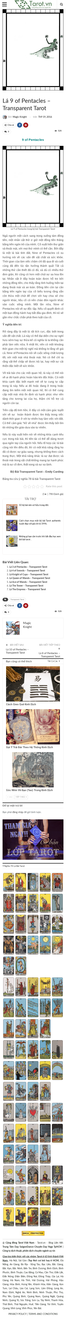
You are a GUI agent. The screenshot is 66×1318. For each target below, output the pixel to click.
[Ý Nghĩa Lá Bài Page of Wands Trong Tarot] (8, 1029)
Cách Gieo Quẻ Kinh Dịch (21, 704)
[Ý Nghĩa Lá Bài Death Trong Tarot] (45, 924)
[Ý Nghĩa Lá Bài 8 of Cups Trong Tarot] (33, 1071)
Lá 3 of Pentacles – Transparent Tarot (28, 567)
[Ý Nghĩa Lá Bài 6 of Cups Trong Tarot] (8, 1071)
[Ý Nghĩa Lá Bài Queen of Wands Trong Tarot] (33, 1029)
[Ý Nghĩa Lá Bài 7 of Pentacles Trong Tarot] (20, 1196)
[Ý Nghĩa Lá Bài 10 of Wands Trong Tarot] (57, 1008)
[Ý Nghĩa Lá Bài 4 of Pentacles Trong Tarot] (45, 1175)
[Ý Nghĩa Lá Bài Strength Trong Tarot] (45, 903)
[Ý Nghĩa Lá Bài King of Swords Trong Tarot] (45, 1154)
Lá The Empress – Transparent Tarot (27, 589)
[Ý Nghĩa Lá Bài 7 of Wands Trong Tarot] (20, 1008)
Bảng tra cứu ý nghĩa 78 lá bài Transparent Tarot (31, 479)
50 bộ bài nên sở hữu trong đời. (34, 505)
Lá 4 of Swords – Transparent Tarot (27, 571)
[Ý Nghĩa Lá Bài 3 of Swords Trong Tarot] (33, 1113)
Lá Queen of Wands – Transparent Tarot (29, 578)
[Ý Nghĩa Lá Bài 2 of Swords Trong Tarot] (20, 1113)
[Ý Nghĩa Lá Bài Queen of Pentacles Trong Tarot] (33, 1217)
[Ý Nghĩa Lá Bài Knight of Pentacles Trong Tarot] (20, 1217)
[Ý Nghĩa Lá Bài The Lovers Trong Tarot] (20, 903)
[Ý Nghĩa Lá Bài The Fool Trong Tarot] (8, 883)
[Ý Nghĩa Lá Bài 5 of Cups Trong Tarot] (57, 1050)
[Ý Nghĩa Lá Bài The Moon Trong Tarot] (45, 945)
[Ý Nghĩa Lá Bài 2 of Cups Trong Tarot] (20, 1050)
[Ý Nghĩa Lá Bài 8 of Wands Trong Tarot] (33, 1008)
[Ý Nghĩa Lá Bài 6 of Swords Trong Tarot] (8, 1133)
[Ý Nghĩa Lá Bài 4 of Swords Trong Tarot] (45, 1113)
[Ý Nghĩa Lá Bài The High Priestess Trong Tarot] (33, 883)
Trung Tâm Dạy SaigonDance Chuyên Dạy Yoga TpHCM (32, 1247)
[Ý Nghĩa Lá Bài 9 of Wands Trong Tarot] (45, 1008)
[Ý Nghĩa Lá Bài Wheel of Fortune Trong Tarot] (8, 924)
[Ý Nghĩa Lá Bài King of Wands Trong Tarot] (45, 1029)
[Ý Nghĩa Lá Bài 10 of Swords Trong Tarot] (57, 1133)
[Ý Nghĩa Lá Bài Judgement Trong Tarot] (8, 966)
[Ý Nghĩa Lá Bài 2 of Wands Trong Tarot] (20, 987)
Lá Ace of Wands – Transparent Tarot (28, 582)
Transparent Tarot (17, 599)
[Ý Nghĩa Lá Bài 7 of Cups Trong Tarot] (20, 1071)
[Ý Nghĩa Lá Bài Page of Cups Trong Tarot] (8, 1092)
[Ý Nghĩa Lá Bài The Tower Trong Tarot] (20, 945)
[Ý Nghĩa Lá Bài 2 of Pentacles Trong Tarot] (20, 1175)
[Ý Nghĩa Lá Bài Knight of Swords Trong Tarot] (20, 1154)
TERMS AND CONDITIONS (43, 1314)
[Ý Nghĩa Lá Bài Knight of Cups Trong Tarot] (20, 1092)
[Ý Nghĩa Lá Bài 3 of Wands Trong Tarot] (33, 987)
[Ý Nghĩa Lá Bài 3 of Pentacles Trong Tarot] (33, 1175)
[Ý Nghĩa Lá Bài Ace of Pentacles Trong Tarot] (8, 1175)
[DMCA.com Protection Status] (33, 1233)
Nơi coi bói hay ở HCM (45, 1260)
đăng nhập (17, 812)
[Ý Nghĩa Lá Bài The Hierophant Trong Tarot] (8, 903)
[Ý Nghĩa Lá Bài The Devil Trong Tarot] (8, 945)
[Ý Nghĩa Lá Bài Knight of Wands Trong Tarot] (20, 1029)
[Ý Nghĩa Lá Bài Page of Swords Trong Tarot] (8, 1154)
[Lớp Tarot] (33, 840)
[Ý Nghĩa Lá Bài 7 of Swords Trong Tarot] (20, 1133)
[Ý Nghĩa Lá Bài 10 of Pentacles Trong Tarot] (57, 1196)
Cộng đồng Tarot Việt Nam (20, 1243)
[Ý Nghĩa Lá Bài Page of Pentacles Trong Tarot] (8, 1217)
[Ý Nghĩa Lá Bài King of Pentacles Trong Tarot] (45, 1217)
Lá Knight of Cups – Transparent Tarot (28, 574)
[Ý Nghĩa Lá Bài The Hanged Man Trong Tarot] (33, 924)
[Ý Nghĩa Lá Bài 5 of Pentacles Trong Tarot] (57, 1175)
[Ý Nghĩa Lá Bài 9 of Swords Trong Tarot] (45, 1133)
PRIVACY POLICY (17, 1314)
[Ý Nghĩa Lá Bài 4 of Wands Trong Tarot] (45, 987)
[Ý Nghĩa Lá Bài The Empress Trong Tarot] (45, 883)
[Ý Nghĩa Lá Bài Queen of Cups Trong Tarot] (33, 1092)
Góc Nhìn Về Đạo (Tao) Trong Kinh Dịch (29, 790)
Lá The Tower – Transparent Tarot (26, 586)
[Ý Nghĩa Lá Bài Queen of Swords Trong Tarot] (33, 1154)
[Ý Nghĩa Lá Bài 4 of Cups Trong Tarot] (45, 1050)
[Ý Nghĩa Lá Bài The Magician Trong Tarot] (20, 883)
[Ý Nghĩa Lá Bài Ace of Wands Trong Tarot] (8, 987)
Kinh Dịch (7, 666)
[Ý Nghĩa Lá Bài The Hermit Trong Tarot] (57, 903)
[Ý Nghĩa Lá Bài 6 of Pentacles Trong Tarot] (8, 1196)
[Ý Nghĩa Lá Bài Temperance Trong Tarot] (57, 924)
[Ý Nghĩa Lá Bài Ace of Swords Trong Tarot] (8, 1113)
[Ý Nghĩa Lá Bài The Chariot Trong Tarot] (33, 903)
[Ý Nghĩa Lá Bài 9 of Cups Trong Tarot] (45, 1071)
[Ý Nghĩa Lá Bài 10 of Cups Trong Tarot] (57, 1071)
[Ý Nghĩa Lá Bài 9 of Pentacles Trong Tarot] (45, 1196)
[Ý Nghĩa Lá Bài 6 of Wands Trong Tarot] (8, 1008)
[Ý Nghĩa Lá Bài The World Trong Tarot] (20, 966)
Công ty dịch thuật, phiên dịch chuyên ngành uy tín (29, 1251)
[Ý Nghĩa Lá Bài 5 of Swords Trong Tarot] (57, 1113)
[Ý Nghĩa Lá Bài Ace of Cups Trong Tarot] (8, 1050)
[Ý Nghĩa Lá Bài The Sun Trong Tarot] (57, 945)
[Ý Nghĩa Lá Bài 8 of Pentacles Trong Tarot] (33, 1196)
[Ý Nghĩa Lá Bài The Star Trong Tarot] (33, 945)
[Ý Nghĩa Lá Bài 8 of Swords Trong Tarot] (33, 1133)
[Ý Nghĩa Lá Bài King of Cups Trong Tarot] (45, 1092)
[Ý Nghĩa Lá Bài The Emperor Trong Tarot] (57, 883)
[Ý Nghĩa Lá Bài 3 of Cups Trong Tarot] (33, 1050)
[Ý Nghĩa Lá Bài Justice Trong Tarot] (20, 924)
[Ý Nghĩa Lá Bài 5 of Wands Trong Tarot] (57, 987)
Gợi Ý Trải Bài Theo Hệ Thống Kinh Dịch (29, 747)
